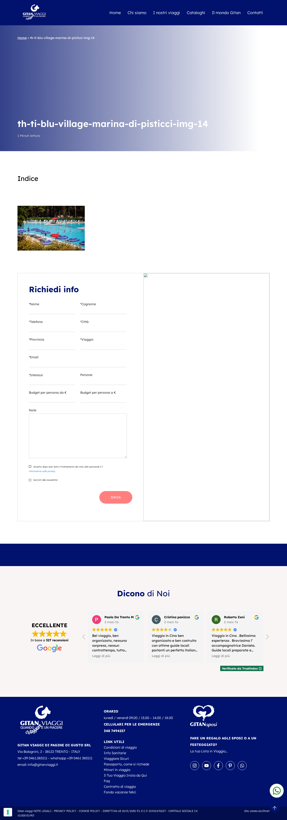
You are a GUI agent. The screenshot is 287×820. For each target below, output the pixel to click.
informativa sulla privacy (42, 471)
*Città (84, 322)
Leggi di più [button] (101, 656)
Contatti (255, 12)
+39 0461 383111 (79, 758)
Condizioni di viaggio (120, 747)
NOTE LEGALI (42, 811)
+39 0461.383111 (34, 758)
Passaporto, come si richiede (126, 764)
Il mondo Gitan (226, 12)
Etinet (266, 811)
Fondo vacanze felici (120, 792)
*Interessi (36, 375)
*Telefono (36, 322)
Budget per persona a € (98, 393)
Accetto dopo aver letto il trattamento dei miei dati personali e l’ (66, 469)
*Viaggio (86, 339)
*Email (33, 357)
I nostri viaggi (166, 12)
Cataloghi (196, 12)
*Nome (34, 304)
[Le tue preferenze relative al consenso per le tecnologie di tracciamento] (8, 812)
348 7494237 (114, 731)
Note (32, 410)
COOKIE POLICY (89, 811)
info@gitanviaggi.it (43, 764)
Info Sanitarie (115, 753)
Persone (86, 375)
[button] (267, 637)
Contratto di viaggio (120, 786)
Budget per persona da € (48, 393)
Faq (107, 781)
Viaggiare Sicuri (116, 758)
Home (115, 12)
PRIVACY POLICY (65, 811)
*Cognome (88, 304)
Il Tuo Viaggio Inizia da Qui (125, 775)
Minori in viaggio (117, 770)
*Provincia (36, 339)
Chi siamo (137, 12)
